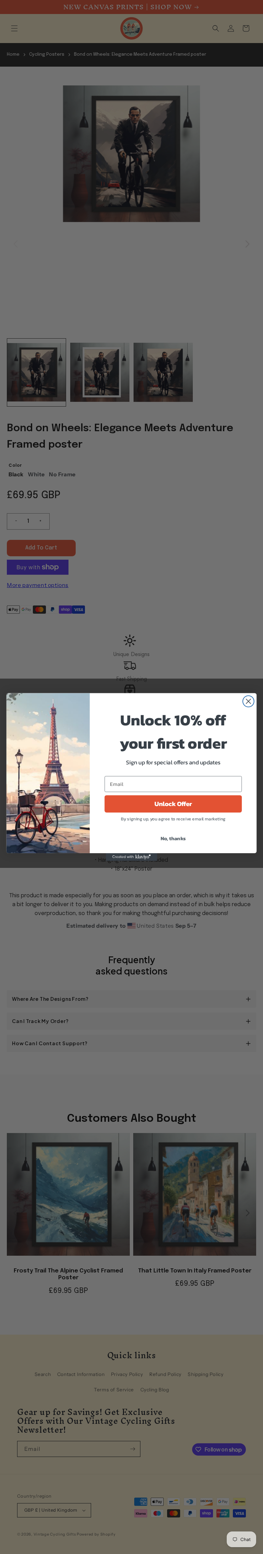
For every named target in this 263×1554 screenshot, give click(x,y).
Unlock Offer (173, 804)
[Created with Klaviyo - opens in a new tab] (131, 857)
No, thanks (173, 838)
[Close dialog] (248, 701)
